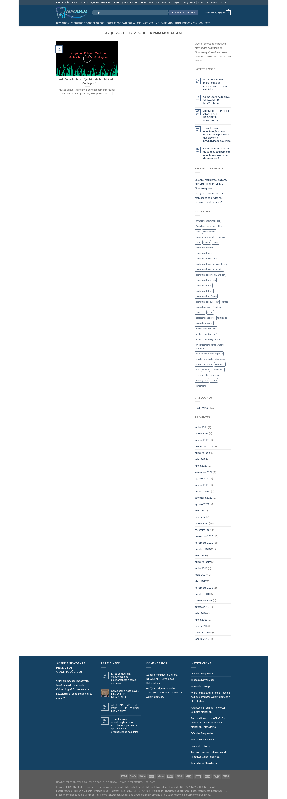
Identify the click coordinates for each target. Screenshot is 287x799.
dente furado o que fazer (207, 301)
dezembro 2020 (204, 536)
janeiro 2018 (202, 638)
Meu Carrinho (164, 23)
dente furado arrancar (206, 247)
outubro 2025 (203, 452)
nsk (197, 369)
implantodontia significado (208, 339)
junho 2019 (201, 568)
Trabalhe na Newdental (204, 763)
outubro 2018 (203, 593)
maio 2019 (201, 574)
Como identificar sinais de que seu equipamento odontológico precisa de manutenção (217, 153)
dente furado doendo (206, 280)
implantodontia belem (206, 328)
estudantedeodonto (205, 317)
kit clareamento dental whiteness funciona (211, 346)
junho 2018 (201, 619)
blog (220, 226)
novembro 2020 (204, 542)
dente (215, 242)
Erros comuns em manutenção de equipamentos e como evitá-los (215, 84)
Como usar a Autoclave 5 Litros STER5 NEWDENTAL (216, 100)
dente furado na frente (206, 296)
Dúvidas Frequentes (208, 2)
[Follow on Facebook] (206, 60)
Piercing (199, 375)
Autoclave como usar (205, 226)
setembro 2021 (203, 497)
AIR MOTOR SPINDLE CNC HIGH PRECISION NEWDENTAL (216, 115)
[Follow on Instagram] (210, 60)
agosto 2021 (202, 504)
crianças (221, 237)
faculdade (222, 317)
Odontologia (218, 369)
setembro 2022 (203, 472)
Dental (206, 242)
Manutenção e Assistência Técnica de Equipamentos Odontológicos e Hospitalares (210, 697)
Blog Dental (189, 2)
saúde (214, 380)
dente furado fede (204, 291)
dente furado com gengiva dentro (211, 264)
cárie (198, 242)
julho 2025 (201, 459)
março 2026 (201, 433)
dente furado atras (204, 253)
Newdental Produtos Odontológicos (163, 2)
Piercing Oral (202, 380)
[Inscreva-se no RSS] (226, 60)
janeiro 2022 (202, 484)
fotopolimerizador (204, 323)
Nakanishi (220, 364)
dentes (225, 301)
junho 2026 (201, 427)
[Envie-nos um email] (218, 60)
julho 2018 (201, 613)
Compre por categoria (121, 23)
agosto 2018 (202, 606)
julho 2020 (201, 555)
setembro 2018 (203, 600)
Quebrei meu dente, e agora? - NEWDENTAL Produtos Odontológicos (212, 184)
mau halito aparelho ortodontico (210, 359)
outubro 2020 (203, 549)
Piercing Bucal (212, 375)
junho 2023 (201, 465)
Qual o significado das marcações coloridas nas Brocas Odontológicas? (209, 197)
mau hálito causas (204, 364)
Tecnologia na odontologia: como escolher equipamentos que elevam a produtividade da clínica (217, 134)
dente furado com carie (206, 258)
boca (198, 231)
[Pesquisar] (165, 12)
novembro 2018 (204, 587)
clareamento (209, 231)
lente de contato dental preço (209, 353)
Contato (225, 2)
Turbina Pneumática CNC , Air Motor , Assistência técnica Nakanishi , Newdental (208, 722)
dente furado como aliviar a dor (210, 274)
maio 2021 (201, 516)
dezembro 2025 (204, 446)
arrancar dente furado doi (208, 220)
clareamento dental (205, 237)
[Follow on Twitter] (214, 60)
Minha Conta (145, 23)
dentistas (200, 312)
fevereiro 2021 (203, 529)
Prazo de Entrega (200, 686)
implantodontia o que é (206, 334)
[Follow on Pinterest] (222, 60)
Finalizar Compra (186, 23)
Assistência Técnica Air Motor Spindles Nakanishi (208, 709)
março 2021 (201, 523)
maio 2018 (201, 625)
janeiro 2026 (202, 439)
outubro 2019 (203, 561)
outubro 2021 (203, 491)
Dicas (210, 312)
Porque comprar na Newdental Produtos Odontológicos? (208, 754)
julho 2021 (201, 510)
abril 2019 (201, 581)
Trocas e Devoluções (202, 679)
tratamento (201, 385)
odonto (205, 369)
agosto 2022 (202, 478)
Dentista (217, 307)
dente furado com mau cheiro (209, 269)
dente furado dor (204, 285)
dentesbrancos (203, 307)
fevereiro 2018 (203, 632)
